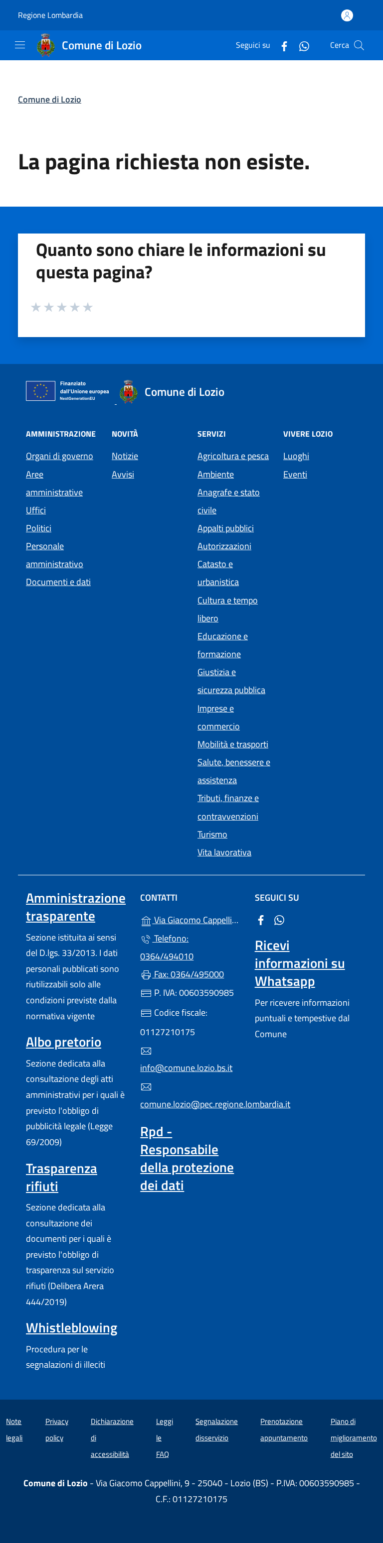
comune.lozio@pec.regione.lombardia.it (191, 1104)
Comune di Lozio (49, 99)
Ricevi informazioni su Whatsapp (300, 963)
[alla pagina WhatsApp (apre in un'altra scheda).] (300, 45)
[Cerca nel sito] (359, 45)
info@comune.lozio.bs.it (186, 1067)
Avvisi (123, 474)
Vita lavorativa (224, 852)
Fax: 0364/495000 (188, 974)
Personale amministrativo (54, 555)
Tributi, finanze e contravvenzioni (228, 807)
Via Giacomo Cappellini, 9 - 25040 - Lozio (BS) (197, 919)
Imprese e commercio (218, 717)
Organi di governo (59, 456)
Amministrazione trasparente (76, 906)
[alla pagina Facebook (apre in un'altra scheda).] (280, 45)
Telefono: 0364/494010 (166, 947)
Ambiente (215, 474)
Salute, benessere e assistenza (233, 771)
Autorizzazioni (224, 546)
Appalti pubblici (225, 528)
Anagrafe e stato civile (228, 501)
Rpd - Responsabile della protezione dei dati (187, 1158)
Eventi (295, 474)
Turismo (212, 834)
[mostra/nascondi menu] (20, 45)
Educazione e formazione (222, 645)
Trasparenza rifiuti (61, 1177)
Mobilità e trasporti (232, 744)
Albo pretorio (63, 1041)
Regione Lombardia (50, 15)
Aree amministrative (54, 483)
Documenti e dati (58, 582)
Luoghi (296, 456)
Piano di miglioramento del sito (354, 1437)
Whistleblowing (71, 1327)
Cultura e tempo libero (227, 609)
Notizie (125, 456)
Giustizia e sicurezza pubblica (231, 681)
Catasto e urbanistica (218, 573)
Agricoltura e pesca (233, 456)
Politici (38, 528)
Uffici (36, 510)
